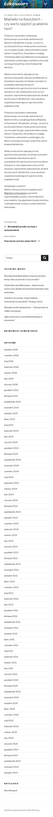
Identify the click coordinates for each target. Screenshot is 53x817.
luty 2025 (9, 436)
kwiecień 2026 (11, 367)
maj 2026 (8, 361)
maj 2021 (8, 651)
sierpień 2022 (11, 575)
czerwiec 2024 (11, 471)
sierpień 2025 (11, 413)
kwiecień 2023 (11, 529)
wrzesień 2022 (11, 570)
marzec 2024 (10, 489)
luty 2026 (9, 378)
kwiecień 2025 (11, 431)
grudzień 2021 (11, 610)
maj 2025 (8, 425)
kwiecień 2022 (11, 599)
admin (36, 15)
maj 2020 (8, 720)
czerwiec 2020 (11, 715)
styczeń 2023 (11, 546)
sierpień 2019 (11, 773)
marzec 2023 (10, 535)
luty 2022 (8, 604)
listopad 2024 (11, 454)
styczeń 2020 (11, 744)
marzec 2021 (10, 662)
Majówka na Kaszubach (15, 193)
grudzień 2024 (11, 448)
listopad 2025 (11, 396)
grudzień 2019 (11, 749)
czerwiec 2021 (11, 645)
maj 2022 (8, 593)
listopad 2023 (11, 506)
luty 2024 (9, 494)
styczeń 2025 (11, 442)
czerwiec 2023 (11, 523)
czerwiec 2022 (11, 587)
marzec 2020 (10, 732)
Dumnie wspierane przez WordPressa (22, 810)
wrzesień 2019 (11, 767)
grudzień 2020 (11, 680)
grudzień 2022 (11, 552)
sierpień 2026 (11, 349)
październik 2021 (12, 622)
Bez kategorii (10, 790)
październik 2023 (12, 512)
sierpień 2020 (11, 703)
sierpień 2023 (11, 518)
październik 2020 (12, 691)
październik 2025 (12, 402)
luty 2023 (8, 541)
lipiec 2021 (9, 639)
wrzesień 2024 (11, 465)
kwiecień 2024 (11, 483)
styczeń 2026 (11, 384)
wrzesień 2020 (11, 697)
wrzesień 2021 (11, 628)
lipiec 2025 (9, 419)
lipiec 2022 (9, 581)
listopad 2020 (11, 686)
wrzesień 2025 (11, 407)
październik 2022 (12, 564)
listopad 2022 (11, 558)
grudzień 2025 (11, 390)
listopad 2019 (11, 755)
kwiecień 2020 (11, 726)
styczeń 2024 (11, 500)
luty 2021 (8, 668)
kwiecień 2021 (11, 657)
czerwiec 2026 (11, 355)
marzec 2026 (10, 373)
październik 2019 (12, 761)
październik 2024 (12, 460)
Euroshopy (16, 4)
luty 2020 (9, 738)
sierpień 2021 (11, 633)
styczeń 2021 (11, 674)
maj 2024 (8, 477)
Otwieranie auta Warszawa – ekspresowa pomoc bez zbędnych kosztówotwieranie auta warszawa (26, 289)
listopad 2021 (11, 616)
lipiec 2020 (9, 709)
